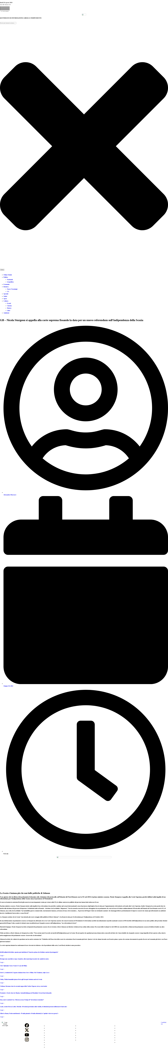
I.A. (8, 291)
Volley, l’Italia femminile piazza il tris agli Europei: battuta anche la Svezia (21, 979)
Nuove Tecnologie (12, 289)
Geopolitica (10, 282)
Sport (5, 298)
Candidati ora (163, 1023)
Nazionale (10, 279)
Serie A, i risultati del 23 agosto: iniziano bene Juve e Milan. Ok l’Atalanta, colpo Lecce (24, 972)
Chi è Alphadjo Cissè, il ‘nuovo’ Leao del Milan (13, 965)
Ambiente (6, 313)
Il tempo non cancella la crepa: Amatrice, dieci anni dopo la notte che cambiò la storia (24, 959)
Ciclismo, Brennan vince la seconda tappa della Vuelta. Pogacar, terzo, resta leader (23, 986)
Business (6, 286)
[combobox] (8, 23)
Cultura (6, 301)
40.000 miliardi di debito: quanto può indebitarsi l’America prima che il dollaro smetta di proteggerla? (29, 952)
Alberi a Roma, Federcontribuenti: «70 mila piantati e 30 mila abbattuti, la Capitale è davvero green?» (29, 1013)
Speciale (6, 294)
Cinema (9, 305)
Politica (6, 277)
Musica (9, 308)
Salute (5, 296)
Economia (6, 284)
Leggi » (2, 955)
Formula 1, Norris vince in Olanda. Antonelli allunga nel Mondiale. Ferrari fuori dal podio (25, 993)
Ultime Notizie (8, 275)
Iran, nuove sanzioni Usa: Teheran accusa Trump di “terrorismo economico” (22, 1000)
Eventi (9, 303)
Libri (8, 310)
